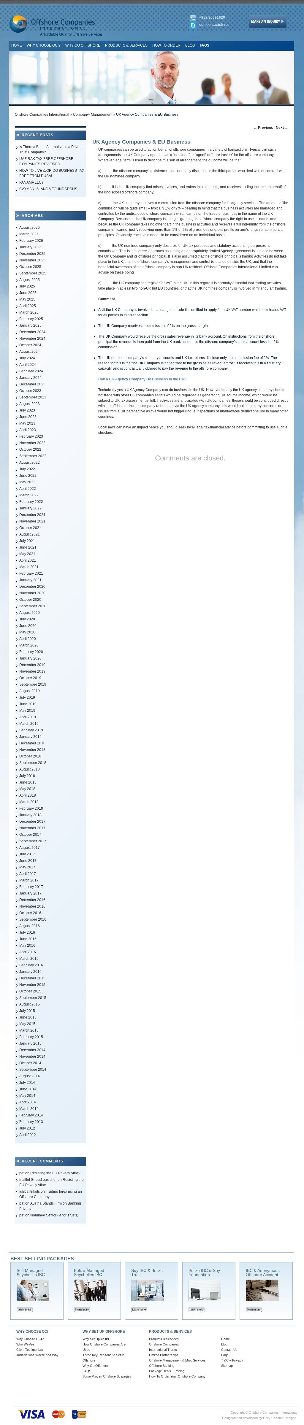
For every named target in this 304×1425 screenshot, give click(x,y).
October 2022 (30, 449)
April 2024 (27, 365)
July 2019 (27, 697)
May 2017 (27, 867)
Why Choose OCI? (30, 1339)
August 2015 (29, 1004)
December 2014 (32, 1050)
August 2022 (29, 462)
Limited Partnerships (163, 1355)
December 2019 (32, 665)
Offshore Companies (164, 1344)
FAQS (87, 1371)
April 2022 (27, 489)
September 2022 (32, 456)
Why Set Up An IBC (96, 1339)
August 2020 (29, 613)
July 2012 (27, 1128)
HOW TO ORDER (166, 45)
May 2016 (27, 945)
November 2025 (32, 260)
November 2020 (32, 593)
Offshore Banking (161, 1365)
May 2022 (27, 482)
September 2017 (32, 841)
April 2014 (27, 1102)
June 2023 (28, 417)
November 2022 (32, 443)
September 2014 (32, 1069)
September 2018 (32, 763)
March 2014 (29, 1109)
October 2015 (30, 991)
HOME (16, 45)
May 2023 (27, 423)
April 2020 (27, 639)
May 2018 (27, 789)
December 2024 (32, 332)
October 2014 (30, 1063)
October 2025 (30, 267)
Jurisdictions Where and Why (37, 1355)
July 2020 (27, 619)
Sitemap (227, 1365)
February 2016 (31, 965)
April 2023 (27, 430)
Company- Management (92, 114)
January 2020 (30, 658)
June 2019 (28, 704)
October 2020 (30, 600)
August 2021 (29, 534)
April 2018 (27, 795)
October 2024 (30, 345)
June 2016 (28, 939)
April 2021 (27, 560)
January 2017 (30, 893)
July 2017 (27, 854)
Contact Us (229, 1349)
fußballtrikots (29, 1191)
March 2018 (29, 802)
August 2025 (29, 280)
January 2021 (30, 580)
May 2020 (27, 632)
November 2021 (32, 521)
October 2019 (30, 678)
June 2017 (28, 861)
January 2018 (30, 815)
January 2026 (30, 247)
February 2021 (31, 573)
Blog (224, 1344)
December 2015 (32, 978)
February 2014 (31, 1115)
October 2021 (30, 528)
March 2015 (29, 1030)
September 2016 (32, 919)
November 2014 (32, 1056)
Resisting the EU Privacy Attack (55, 1173)
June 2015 (28, 1017)
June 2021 (28, 547)
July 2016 (27, 932)
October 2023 (30, 391)
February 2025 (31, 319)
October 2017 (30, 835)
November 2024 (32, 338)
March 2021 (29, 567)
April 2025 (27, 306)
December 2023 (32, 384)
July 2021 (27, 541)
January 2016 (30, 972)
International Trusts (163, 1349)
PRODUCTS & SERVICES (126, 45)
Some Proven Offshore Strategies (107, 1376)
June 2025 (28, 293)
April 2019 (27, 717)
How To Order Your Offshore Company (177, 1376)
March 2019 (29, 724)
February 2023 (31, 436)
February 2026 (31, 241)
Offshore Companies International (42, 114)
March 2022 (29, 495)
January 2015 (30, 1043)
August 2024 (29, 352)
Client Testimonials (29, 1349)
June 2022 (28, 476)
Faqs (225, 1355)
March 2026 (29, 234)
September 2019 (32, 684)
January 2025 (30, 325)
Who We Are (25, 1344)
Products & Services (164, 1339)
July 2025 (27, 286)
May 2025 (27, 299)
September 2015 (32, 998)
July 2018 (27, 776)
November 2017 (32, 828)
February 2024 (31, 371)
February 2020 (31, 652)
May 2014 (27, 1096)
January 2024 (30, 378)
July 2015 (27, 1011)
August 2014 (29, 1076)
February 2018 (31, 808)
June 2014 (28, 1089)
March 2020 (29, 645)
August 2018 (29, 769)
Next (282, 127)
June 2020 (28, 626)
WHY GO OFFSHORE (82, 45)
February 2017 (31, 887)
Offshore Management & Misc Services (177, 1360)
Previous (263, 127)
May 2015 (27, 1024)
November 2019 (32, 671)
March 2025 (29, 312)
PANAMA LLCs (31, 182)
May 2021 (27, 554)
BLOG (190, 45)
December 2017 (32, 821)
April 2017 (27, 874)
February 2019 (31, 730)
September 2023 (32, 397)
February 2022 (31, 502)
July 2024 (27, 358)
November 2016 (32, 906)
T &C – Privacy (232, 1360)
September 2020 (32, 606)
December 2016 (32, 900)
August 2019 (29, 691)
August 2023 (29, 404)
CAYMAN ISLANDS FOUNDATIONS (48, 189)
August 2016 (29, 926)
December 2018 (32, 743)
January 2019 (30, 737)
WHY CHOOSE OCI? (44, 45)
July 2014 (27, 1083)
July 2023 (27, 410)
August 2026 (29, 227)
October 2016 (30, 913)
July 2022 (27, 469)
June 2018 (28, 782)
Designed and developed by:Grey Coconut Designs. (259, 1418)
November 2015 (32, 985)
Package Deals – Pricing (166, 1371)
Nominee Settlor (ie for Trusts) (54, 1215)
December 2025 (32, 254)
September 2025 (32, 273)
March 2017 (29, 880)
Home (225, 1339)
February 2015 (31, 1037)
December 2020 (32, 586)
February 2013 (31, 1122)
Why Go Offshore (95, 1365)
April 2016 (27, 952)
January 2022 (30, 508)
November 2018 (32, 750)
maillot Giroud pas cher (38, 1180)
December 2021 (32, 515)
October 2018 (30, 756)
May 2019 (27, 710)
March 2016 (29, 959)
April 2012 (27, 1135)
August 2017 (29, 848)
